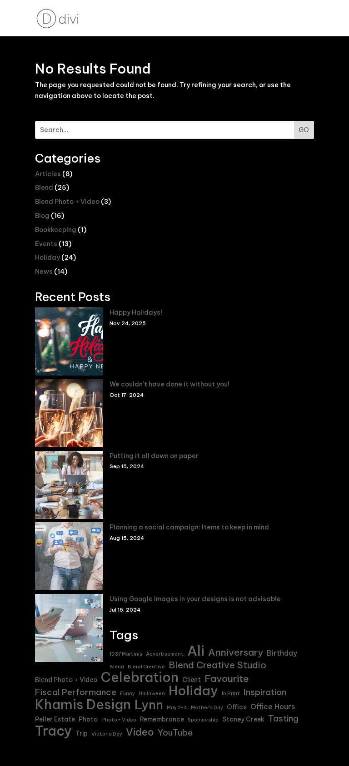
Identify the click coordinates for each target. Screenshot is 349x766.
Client (191, 680)
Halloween (152, 693)
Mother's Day (207, 707)
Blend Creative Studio (217, 665)
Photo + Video (118, 720)
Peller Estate (55, 719)
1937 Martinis (126, 654)
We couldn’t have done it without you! (169, 384)
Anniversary (235, 652)
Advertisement (165, 654)
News (44, 271)
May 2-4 (177, 707)
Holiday (47, 257)
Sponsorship (203, 720)
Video (140, 732)
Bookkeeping (55, 230)
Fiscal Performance (75, 692)
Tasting (283, 718)
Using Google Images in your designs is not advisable (195, 599)
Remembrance (162, 719)
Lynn (149, 705)
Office (237, 707)
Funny (127, 693)
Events (46, 244)
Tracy (53, 731)
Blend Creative (146, 666)
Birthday (282, 652)
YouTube (175, 732)
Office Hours (272, 706)
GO (304, 130)
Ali (195, 651)
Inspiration (265, 692)
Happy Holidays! (136, 312)
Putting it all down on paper (154, 456)
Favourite (226, 678)
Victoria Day (106, 734)
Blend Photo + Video (67, 202)
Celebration (140, 677)
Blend (44, 187)
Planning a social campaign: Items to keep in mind (189, 527)
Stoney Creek (243, 719)
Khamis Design (83, 704)
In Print (231, 693)
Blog (42, 216)
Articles (48, 174)
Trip (81, 733)
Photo (88, 719)
